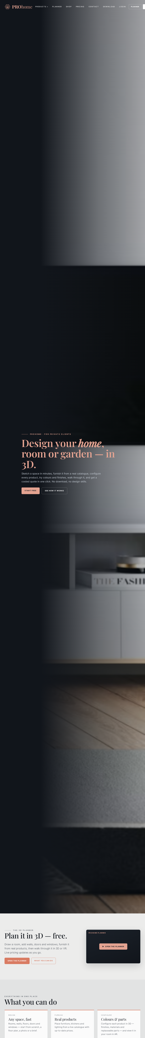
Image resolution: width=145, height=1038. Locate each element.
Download (109, 7)
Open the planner (17, 961)
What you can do (43, 961)
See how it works (54, 491)
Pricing (80, 7)
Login (122, 7)
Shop (69, 7)
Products (41, 7)
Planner (57, 7)
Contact (94, 7)
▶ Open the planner (113, 947)
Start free (31, 491)
